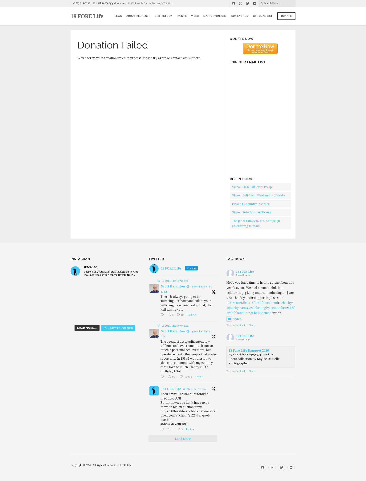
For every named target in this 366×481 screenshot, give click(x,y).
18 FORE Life (87, 16)
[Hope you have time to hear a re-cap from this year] (81, 287)
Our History (163, 16)
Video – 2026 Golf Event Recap (252, 187)
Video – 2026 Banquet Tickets (251, 212)
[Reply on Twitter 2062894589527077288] (163, 430)
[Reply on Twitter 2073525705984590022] (163, 377)
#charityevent (236, 308)
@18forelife (190, 389)
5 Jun (203, 389)
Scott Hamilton (173, 286)
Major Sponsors (215, 16)
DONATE (286, 16)
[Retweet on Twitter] (158, 280)
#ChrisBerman (260, 313)
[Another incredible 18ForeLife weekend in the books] (105, 287)
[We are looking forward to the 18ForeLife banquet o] (128, 287)
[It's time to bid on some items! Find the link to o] (81, 301)
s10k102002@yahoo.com (110, 3)
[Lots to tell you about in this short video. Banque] (128, 315)
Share (252, 325)
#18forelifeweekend (263, 303)
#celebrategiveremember (267, 308)
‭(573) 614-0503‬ (81, 3)
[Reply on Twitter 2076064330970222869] (163, 315)
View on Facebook (235, 325)
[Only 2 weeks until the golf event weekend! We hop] (105, 301)
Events (182, 16)
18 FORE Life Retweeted (175, 280)
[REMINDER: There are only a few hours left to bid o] (128, 301)
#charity (286, 303)
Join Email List (263, 16)
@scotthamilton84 (202, 286)
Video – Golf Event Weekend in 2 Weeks (258, 195)
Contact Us (239, 16)
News (118, 16)
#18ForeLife (238, 303)
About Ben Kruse (138, 16)
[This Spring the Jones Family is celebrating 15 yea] (105, 315)
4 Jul (163, 336)
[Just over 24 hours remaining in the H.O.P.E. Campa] (81, 315)
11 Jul (164, 291)
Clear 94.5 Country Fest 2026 (251, 204)
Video (195, 16)
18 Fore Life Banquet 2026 (249, 350)
